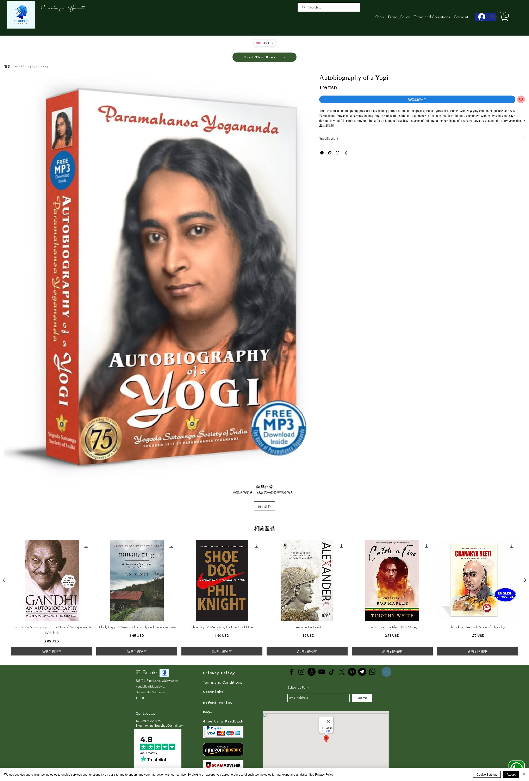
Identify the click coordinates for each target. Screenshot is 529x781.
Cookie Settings (487, 774)
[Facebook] (291, 672)
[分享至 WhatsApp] (337, 152)
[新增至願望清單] (521, 100)
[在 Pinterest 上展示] (329, 152)
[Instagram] (301, 672)
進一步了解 (326, 125)
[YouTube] (322, 672)
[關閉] (524, 774)
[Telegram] (362, 672)
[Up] (386, 672)
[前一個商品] (4, 580)
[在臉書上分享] (321, 152)
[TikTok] (332, 672)
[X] (342, 672)
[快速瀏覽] (51, 580)
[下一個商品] (525, 580)
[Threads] (311, 672)
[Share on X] (345, 152)
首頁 (7, 66)
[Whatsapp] (372, 672)
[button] (504, 16)
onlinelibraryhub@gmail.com (165, 725)
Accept (511, 774)
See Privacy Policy (321, 774)
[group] (264, 597)
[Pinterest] (352, 672)
